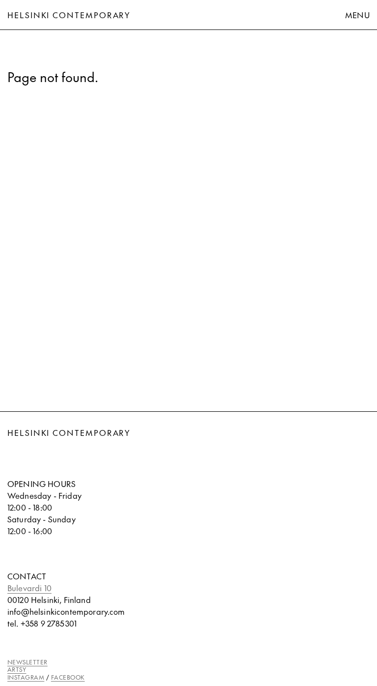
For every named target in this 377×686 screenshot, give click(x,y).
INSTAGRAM (25, 677)
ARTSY (16, 669)
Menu (357, 14)
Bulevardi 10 (29, 587)
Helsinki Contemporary (69, 14)
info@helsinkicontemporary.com (66, 611)
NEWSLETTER (27, 662)
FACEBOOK (68, 677)
